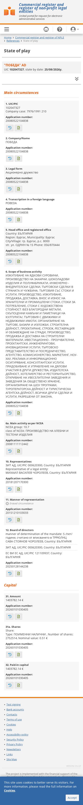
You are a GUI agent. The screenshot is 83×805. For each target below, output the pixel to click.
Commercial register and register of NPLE (39, 37)
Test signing (13, 704)
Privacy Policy (14, 744)
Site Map (11, 759)
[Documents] (18, 128)
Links (9, 754)
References (13, 40)
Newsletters (13, 749)
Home (7, 37)
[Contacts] (46, 29)
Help (9, 729)
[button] (74, 29)
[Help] (59, 29)
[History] (9, 128)
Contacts (11, 714)
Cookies (11, 724)
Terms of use (14, 719)
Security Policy (15, 739)
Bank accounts (15, 709)
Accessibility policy (17, 734)
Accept (72, 798)
